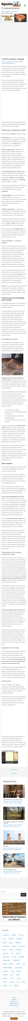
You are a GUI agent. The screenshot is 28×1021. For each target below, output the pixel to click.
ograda (10, 826)
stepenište (19, 803)
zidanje (16, 985)
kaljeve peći (22, 946)
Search (3, 891)
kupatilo (18, 950)
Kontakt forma (14, 1001)
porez (12, 971)
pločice (18, 964)
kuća (11, 849)
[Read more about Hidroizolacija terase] (14, 860)
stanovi (14, 872)
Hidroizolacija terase (9, 869)
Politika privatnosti (14, 1003)
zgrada (5, 985)
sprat (15, 803)
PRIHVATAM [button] (14, 1018)
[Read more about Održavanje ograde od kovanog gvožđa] (14, 813)
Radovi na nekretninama (8, 61)
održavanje (5, 803)
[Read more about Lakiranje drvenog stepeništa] (14, 791)
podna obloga (7, 967)
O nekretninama (10, 8)
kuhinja (11, 950)
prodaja (18, 971)
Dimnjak (5, 846)
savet (18, 826)
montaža (14, 957)
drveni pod (21, 935)
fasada (11, 942)
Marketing (14, 999)
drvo (4, 939)
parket (11, 964)
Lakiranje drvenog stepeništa (12, 799)
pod (24, 964)
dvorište (10, 939)
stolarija (18, 978)
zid (10, 985)
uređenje (12, 982)
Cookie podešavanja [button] (18, 1016)
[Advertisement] (14, 37)
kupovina (5, 953)
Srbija (17, 974)
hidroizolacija (6, 872)
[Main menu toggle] (25, 5)
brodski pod (6, 935)
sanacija (5, 974)
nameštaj (21, 957)
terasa (18, 872)
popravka (11, 803)
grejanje (18, 942)
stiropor (12, 978)
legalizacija (6, 957)
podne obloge (8, 63)
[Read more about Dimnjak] (14, 837)
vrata (17, 982)
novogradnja (6, 960)
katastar (5, 949)
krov (8, 849)
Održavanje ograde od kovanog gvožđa (13, 822)
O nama (14, 997)
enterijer (19, 939)
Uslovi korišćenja (14, 1005)
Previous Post (14, 769)
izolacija (14, 946)
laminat (18, 953)
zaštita (23, 982)
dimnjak (5, 849)
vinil (14, 63)
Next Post (14, 773)
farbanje (5, 942)
